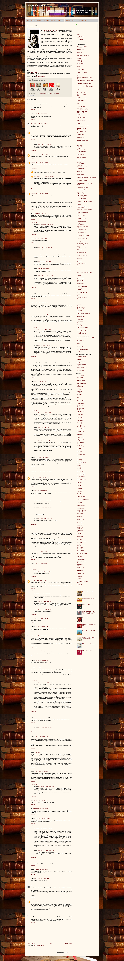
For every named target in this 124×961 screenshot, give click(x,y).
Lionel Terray (79, 491)
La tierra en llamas (81, 227)
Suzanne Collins (80, 573)
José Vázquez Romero (81, 474)
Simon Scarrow (80, 562)
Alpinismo (68, 20)
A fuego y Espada (80, 49)
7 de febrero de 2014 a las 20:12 (47, 176)
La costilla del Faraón (81, 199)
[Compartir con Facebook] (33, 95)
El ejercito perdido (80, 115)
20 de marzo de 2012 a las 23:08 (42, 381)
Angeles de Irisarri (80, 385)
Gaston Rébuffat (80, 428)
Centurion (79, 74)
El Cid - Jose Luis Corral (82, 108)
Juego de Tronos (80, 325)
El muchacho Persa (81, 137)
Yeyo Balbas (79, 585)
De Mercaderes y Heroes (82, 92)
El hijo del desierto (81, 126)
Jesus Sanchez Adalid (81, 462)
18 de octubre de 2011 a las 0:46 (41, 292)
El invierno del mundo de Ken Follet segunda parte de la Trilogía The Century (89, 645)
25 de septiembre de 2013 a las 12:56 (46, 786)
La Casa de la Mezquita (82, 193)
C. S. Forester (80, 402)
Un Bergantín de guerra (82, 292)
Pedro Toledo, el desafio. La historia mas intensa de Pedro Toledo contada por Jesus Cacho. (89, 612)
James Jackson (80, 453)
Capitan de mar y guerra (82, 72)
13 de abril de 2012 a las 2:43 (41, 490)
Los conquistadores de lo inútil (83, 368)
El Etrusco (79, 122)
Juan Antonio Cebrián (81, 479)
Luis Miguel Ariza (80, 500)
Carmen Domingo (80, 406)
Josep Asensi (79, 477)
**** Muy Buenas (80, 36)
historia (47, 33)
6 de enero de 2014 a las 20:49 (44, 885)
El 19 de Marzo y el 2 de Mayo (83, 98)
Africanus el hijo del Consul (82, 50)
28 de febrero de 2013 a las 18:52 (45, 609)
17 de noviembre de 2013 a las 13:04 (45, 682)
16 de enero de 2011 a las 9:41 (41, 154)
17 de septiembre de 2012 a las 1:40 (40, 808)
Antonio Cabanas (80, 389)
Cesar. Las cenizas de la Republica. (84, 77)
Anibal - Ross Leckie (81, 58)
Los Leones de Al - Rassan (82, 243)
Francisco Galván (80, 423)
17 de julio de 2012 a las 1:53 (44, 440)
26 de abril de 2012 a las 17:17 (44, 571)
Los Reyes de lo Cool (81, 333)
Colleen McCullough (81, 411)
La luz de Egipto (80, 216)
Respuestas (34, 142)
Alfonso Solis (79, 382)
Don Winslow (79, 419)
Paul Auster (79, 531)
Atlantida (79, 304)
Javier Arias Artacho (81, 454)
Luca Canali (79, 497)
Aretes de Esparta (80, 61)
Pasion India (79, 258)
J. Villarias (79, 448)
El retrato (79, 143)
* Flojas (78, 40)
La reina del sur (80, 328)
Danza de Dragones (81, 307)
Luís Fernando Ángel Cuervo (83, 499)
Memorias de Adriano (81, 250)
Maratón (78, 246)
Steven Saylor (80, 568)
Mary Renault (80, 516)
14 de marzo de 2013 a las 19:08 (47, 170)
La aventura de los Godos (82, 187)
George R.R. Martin (81, 429)
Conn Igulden (80, 412)
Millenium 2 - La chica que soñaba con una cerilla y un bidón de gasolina (86, 336)
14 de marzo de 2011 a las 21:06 (41, 213)
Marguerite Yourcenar (81, 510)
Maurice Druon (80, 517)
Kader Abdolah (80, 483)
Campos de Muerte (81, 71)
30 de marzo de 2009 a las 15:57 (42, 103)
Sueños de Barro (80, 284)
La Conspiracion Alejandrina (82, 327)
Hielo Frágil (79, 359)
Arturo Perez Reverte (81, 395)
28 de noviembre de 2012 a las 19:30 (45, 144)
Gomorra (79, 322)
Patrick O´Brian (80, 530)
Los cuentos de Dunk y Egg (82, 330)
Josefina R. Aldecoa (81, 476)
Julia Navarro (79, 480)
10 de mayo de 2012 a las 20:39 (44, 427)
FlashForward (80, 321)
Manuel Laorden (80, 508)
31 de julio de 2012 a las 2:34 (41, 752)
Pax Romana (79, 260)
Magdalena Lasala (81, 505)
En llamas (79, 318)
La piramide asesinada (81, 221)
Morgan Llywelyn (80, 524)
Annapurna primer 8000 (82, 367)
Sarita (32, 477)
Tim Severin (79, 579)
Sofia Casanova (80, 565)
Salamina (79, 277)
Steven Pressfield (80, 567)
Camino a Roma (80, 69)
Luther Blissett (80, 504)
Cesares (78, 78)
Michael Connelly (80, 521)
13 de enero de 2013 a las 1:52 (41, 862)
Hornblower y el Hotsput (82, 180)
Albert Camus (80, 377)
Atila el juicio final (80, 63)
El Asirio (78, 103)
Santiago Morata (80, 558)
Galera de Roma (80, 168)
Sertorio (78, 281)
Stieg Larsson (80, 570)
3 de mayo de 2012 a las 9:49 (41, 635)
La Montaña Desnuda (81, 356)
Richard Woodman (81, 545)
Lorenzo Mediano (80, 494)
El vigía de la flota (80, 160)
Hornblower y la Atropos (82, 181)
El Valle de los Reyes (81, 157)
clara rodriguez (37, 170)
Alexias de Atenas (80, 54)
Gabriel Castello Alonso (82, 426)
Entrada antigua (68, 943)
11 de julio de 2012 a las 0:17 (44, 268)
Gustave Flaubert (80, 437)
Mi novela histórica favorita (49, 20)
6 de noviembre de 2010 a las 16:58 (40, 123)
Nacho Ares (79, 525)
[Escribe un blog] (30, 95)
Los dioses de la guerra (82, 238)
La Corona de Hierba (81, 196)
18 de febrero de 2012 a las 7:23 (45, 247)
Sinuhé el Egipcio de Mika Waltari (89, 630)
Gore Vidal (79, 436)
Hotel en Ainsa (82, 20)
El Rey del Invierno (81, 146)
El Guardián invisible (81, 311)
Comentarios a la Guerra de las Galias (85, 86)
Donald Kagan (80, 420)
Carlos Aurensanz (80, 403)
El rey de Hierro (80, 145)
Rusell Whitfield (80, 555)
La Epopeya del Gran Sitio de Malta (84, 201)
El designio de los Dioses (82, 111)
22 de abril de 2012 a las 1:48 (41, 551)
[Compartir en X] (31, 95)
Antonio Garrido (80, 392)
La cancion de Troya (81, 192)
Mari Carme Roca (80, 511)
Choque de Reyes (80, 305)
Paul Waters (79, 533)
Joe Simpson (79, 465)
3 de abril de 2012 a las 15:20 (39, 477)
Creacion (79, 91)
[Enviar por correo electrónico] (29, 95)
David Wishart (80, 417)
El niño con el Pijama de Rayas (83, 313)
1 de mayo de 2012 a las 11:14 (41, 626)
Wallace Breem (80, 582)
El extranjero (79, 310)
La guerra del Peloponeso (82, 212)
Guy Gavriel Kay (80, 439)
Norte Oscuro (80, 257)
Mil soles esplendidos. (81, 252)
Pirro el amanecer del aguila (83, 264)
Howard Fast (79, 445)
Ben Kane (79, 397)
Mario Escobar (80, 513)
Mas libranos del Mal (81, 247)
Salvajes (78, 343)
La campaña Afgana (81, 190)
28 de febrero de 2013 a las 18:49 (45, 507)
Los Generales (80, 240)
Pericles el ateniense (81, 263)
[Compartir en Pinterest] (34, 95)
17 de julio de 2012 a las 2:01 (44, 593)
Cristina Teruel (80, 414)
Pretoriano (79, 266)
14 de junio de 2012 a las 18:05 (41, 736)
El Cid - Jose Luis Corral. (87, 650)
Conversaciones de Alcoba (82, 88)
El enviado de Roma (81, 118)
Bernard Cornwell (80, 400)
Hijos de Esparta (80, 174)
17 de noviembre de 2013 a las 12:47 (45, 275)
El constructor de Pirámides (82, 109)
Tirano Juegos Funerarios (82, 288)
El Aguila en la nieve (81, 101)
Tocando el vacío (80, 370)
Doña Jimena (79, 95)
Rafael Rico (79, 539)
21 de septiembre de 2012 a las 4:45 (42, 818)
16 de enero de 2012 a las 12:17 (41, 361)
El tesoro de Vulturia (81, 154)
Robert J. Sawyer (80, 548)
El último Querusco (81, 156)
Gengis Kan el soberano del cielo (84, 169)
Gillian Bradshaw (80, 431)
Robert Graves (80, 547)
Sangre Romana (80, 278)
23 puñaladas (80, 47)
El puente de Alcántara (81, 142)
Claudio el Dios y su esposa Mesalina (84, 83)
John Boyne (79, 466)
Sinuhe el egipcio (80, 283)
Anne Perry (79, 388)
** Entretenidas (80, 39)
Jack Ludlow (79, 449)
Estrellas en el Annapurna (82, 364)
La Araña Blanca (80, 358)
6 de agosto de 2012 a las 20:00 (41, 771)
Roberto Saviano (80, 550)
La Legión (79, 213)
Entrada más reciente (32, 943)
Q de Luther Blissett (86, 617)
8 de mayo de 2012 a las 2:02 (39, 667)
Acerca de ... (74, 20)
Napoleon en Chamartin (82, 255)
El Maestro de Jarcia (81, 134)
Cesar (78, 75)
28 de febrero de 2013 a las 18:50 (45, 512)
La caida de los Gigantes (82, 189)
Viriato (78, 295)
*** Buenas (79, 37)
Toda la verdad (80, 346)
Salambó (79, 275)
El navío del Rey (80, 139)
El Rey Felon (79, 148)
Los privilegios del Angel (82, 244)
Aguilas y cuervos (80, 52)
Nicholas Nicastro (80, 528)
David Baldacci (80, 415)
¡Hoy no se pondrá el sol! (82, 46)
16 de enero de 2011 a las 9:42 (41, 162)
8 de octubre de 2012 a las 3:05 (44, 500)
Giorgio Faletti (80, 432)
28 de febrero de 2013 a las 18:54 (42, 878)
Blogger (66, 952)
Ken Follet (79, 485)
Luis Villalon (79, 502)
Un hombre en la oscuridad (82, 349)
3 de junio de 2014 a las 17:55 (41, 915)
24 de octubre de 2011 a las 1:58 (41, 302)
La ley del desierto (81, 215)
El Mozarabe (79, 135)
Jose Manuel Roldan (81, 473)
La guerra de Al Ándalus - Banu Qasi (84, 209)
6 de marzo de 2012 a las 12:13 (44, 253)
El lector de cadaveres (81, 129)
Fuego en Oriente (80, 165)
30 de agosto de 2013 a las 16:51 (45, 518)
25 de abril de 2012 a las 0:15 (41, 563)
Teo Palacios (79, 575)
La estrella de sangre (81, 206)
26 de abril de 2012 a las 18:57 (40, 580)
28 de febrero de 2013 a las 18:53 (45, 727)
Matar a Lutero (80, 249)
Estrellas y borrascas (81, 362)
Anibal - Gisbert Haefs (81, 57)
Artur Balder (79, 394)
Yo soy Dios (79, 351)
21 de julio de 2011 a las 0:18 (41, 238)
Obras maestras (60, 20)
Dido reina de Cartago (81, 94)
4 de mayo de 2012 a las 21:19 (41, 660)
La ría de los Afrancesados (82, 224)
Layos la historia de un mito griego (84, 233)
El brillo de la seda (81, 105)
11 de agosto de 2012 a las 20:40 (41, 800)
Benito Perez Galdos (81, 399)
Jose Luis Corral (80, 471)
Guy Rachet (79, 440)
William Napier (80, 584)
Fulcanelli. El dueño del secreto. (83, 166)
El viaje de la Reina (81, 159)
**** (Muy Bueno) (43, 93)
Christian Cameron (81, 408)
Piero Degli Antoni (80, 538)
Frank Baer (79, 425)
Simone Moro (80, 564)
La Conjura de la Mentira (82, 195)
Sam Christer (79, 556)
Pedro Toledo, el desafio (82, 341)
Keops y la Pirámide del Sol (82, 186)
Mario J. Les (79, 514)
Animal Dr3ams (37, 176)
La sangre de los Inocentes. (82, 226)
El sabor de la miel (81, 149)
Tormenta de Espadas (81, 348)
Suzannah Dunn (80, 572)
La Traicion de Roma (81, 229)
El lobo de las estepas (81, 131)
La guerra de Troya (81, 210)
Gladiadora (79, 171)
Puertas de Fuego (80, 267)
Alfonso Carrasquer (81, 380)
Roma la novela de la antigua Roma (84, 272)
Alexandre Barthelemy (81, 378)
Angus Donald (80, 386)
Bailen (78, 66)
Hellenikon (79, 173)
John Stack (79, 468)
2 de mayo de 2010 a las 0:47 (41, 113)
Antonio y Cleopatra (81, 60)
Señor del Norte (80, 280)
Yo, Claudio (79, 298)
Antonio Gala (79, 391)
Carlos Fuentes (80, 405)
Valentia (78, 294)
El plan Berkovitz (80, 315)
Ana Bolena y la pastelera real (83, 55)
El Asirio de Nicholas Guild (87, 604)
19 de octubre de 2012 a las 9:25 (45, 828)
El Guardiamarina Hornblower (83, 125)
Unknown (33, 132)
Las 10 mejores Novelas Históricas (89, 598)
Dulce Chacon (34, 72)
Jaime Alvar (79, 451)
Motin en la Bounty (81, 253)
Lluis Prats (79, 493)
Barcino (78, 67)
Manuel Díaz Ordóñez (81, 507)
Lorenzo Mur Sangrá (81, 496)
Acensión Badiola (80, 375)
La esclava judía (80, 203)
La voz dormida (53, 30)
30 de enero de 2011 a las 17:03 (41, 200)
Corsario (79, 89)
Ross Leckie (79, 551)
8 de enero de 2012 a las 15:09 (41, 314)
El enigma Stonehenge (81, 117)
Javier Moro (79, 456)
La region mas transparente (82, 223)
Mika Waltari (79, 522)
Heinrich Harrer (80, 443)
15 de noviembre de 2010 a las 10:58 (42, 132)
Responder (33, 109)
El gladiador (79, 123)
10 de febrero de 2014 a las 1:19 (42, 901)
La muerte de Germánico (82, 220)
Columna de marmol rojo (82, 84)
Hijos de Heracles (80, 176)
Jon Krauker (79, 470)
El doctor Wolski (80, 112)
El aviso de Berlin (80, 308)
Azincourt (79, 64)
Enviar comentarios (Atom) (38, 945)
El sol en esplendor (81, 152)
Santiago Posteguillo (81, 559)
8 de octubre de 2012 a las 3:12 (44, 601)
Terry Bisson (79, 578)
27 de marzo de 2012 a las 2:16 (44, 329)
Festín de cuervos (80, 319)
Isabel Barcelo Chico (81, 446)
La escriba (79, 204)
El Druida (79, 114)
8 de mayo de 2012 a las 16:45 (44, 261)
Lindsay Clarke (80, 490)
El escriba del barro (81, 120)
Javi (31, 123)
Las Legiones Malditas (81, 232)
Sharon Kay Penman (81, 561)
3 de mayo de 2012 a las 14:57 (44, 650)
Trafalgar (79, 289)
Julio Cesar (79, 482)
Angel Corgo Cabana (81, 383)
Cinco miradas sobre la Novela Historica (85, 80)
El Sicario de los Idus (81, 151)
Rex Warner (79, 544)
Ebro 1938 (79, 97)
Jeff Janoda (79, 459)
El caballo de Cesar (81, 106)
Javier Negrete (80, 457)
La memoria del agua (81, 218)
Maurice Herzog (80, 519)
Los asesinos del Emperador (83, 235)
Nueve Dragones (80, 340)
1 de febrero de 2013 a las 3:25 (41, 869)
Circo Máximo (80, 81)
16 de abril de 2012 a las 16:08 (41, 528)
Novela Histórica (37, 5)
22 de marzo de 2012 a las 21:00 (42, 457)
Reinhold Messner (80, 542)
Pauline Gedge (80, 536)
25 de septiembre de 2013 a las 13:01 (46, 850)
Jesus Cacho (79, 460)
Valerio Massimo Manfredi (82, 581)
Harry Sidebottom (80, 442)
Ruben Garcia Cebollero (82, 553)
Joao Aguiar (79, 463)
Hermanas (79, 324)
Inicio (28, 20)
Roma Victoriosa (80, 274)
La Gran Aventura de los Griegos (83, 207)
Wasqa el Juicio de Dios (82, 297)
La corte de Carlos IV (81, 198)
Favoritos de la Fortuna (82, 163)
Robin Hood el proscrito (82, 270)
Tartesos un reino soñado (82, 286)
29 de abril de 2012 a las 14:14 (41, 618)
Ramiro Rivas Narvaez (81, 541)
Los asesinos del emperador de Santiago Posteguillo (88, 638)
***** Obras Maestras (81, 34)
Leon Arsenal (79, 488)
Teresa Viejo (79, 576)
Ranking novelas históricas (36, 20)
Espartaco (79, 162)
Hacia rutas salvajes (81, 361)
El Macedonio (80, 132)
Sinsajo (78, 345)
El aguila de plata (80, 100)
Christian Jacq (80, 409)
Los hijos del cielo (80, 241)
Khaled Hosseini (80, 487)
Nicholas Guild (80, 527)
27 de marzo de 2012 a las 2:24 (44, 412)
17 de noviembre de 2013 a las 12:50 (45, 224)
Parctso (32, 580)
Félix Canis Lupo (34, 885)
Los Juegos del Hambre (82, 332)
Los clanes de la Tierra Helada (83, 236)
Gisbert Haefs (80, 434)
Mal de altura (79, 365)
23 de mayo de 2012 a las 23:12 (41, 716)
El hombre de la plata (81, 128)
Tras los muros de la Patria (82, 291)
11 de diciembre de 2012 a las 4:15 (45, 345)
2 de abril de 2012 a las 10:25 (41, 470)
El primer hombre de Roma (82, 140)
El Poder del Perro (81, 316)
